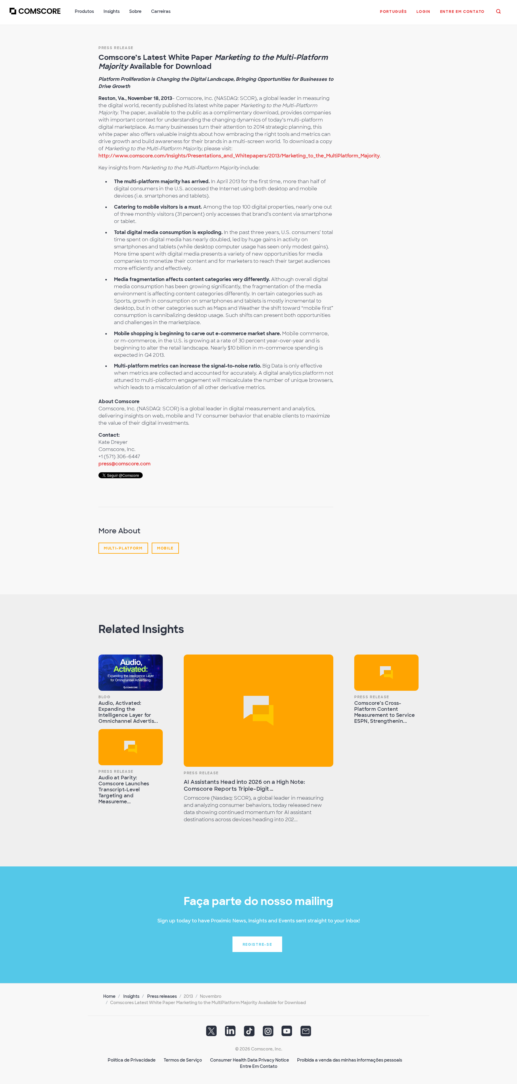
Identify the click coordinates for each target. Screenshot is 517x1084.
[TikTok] (249, 1033)
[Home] (35, 15)
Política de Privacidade (132, 1060)
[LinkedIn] (230, 1033)
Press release (115, 47)
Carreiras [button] (161, 11)
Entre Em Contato (258, 1066)
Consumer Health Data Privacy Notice (249, 1060)
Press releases (162, 996)
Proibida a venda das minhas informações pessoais (349, 1060)
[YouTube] (287, 1033)
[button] (393, 14)
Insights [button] (112, 11)
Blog (104, 697)
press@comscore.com (124, 464)
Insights (131, 996)
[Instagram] (268, 1033)
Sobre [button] (135, 11)
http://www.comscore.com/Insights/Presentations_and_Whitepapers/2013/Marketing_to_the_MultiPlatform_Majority (239, 156)
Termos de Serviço (183, 1060)
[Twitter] (211, 1033)
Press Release (115, 771)
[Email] (305, 1033)
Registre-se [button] (257, 944)
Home (109, 996)
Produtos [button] (84, 11)
